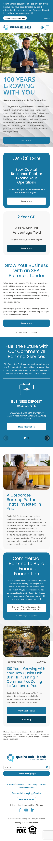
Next (47, 438)
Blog (35, 784)
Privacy (13, 805)
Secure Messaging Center (26, 793)
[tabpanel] (26, 406)
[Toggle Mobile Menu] (47, 28)
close (47, 18)
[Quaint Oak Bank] (17, 27)
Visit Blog (26, 719)
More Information (22, 425)
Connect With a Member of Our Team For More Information (26, 608)
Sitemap (39, 805)
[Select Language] (42, 27)
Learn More (19, 200)
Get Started (17, 139)
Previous (5, 438)
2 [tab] (28, 438)
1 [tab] (25, 438)
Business (11, 784)
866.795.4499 (26, 799)
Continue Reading (26, 711)
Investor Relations (26, 787)
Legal (20, 805)
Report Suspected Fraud (15, 18)
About (28, 784)
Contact (42, 784)
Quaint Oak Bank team (17, 364)
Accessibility (29, 805)
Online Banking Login (26, 773)
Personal (20, 784)
